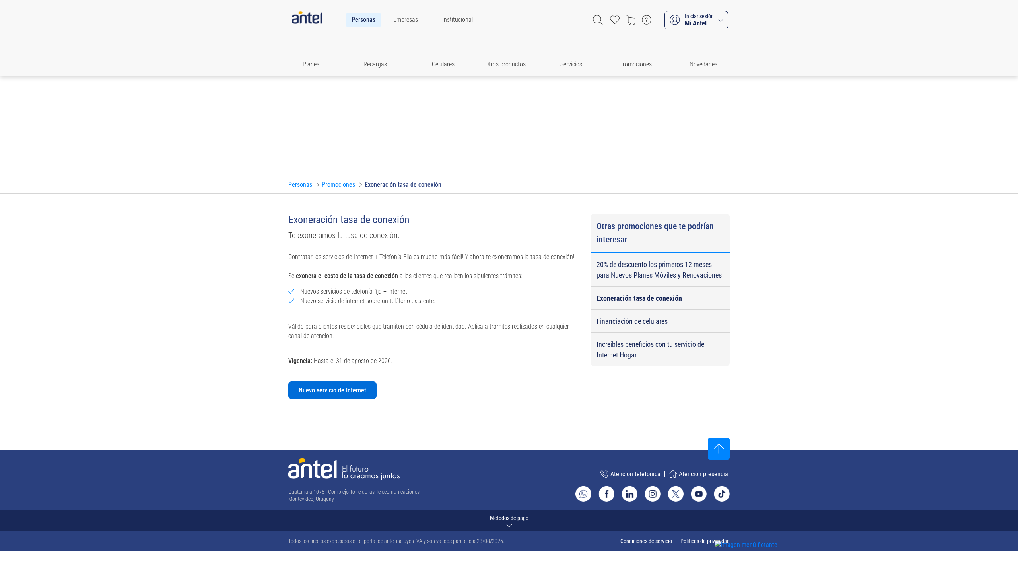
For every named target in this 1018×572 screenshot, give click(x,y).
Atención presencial (704, 474)
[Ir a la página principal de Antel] (344, 469)
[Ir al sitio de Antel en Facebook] (606, 494)
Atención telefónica (635, 474)
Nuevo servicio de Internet (332, 390)
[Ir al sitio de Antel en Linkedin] (629, 494)
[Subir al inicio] (719, 449)
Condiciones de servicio (646, 541)
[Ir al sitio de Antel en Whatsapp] (583, 494)
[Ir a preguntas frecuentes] (647, 20)
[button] (314, 54)
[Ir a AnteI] (307, 20)
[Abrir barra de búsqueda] (598, 20)
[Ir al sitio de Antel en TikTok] (722, 494)
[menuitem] (363, 20)
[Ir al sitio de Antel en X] (676, 494)
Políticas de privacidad (705, 541)
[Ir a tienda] (631, 20)
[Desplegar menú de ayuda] (758, 530)
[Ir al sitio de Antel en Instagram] (653, 494)
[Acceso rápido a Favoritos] (615, 20)
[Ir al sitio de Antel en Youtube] (699, 494)
